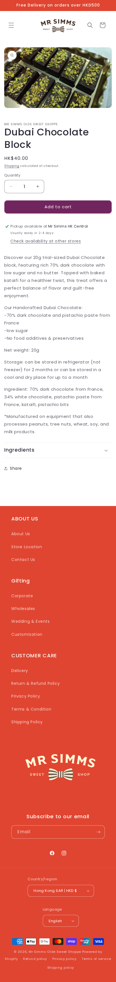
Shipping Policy (27, 722)
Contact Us (23, 559)
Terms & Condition (31, 709)
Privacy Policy (25, 696)
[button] (11, 25)
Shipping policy (60, 967)
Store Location (26, 547)
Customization (27, 634)
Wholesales (23, 608)
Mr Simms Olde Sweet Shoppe (55, 951)
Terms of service (96, 959)
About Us (20, 534)
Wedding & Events (30, 621)
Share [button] (16, 468)
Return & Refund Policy (35, 683)
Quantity (12, 175)
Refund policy (35, 959)
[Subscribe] (98, 832)
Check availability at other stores (45, 241)
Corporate (22, 596)
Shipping (11, 166)
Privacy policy (64, 959)
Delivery (19, 670)
